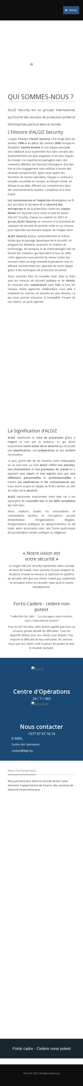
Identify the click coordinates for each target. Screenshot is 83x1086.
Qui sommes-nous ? (48, 64)
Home (24, 64)
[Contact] (41, 676)
